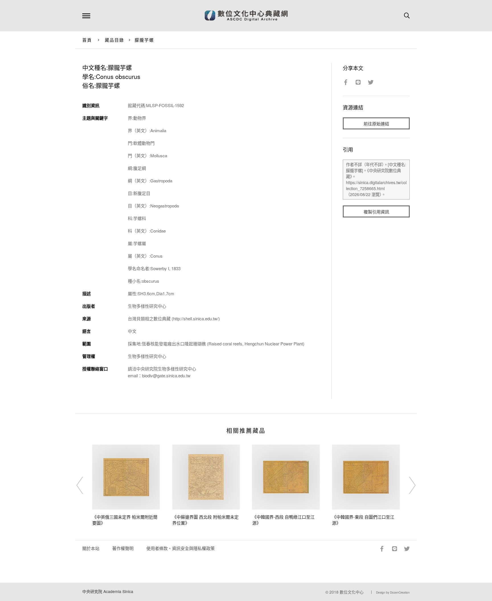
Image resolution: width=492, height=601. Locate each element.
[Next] (407, 485)
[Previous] (85, 485)
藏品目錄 (114, 40)
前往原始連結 (376, 124)
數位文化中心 (352, 592)
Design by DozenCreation (393, 592)
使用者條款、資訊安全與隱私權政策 (180, 548)
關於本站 (90, 548)
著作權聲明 (123, 548)
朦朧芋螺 (144, 40)
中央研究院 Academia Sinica (107, 591)
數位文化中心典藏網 (246, 15)
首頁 (87, 40)
